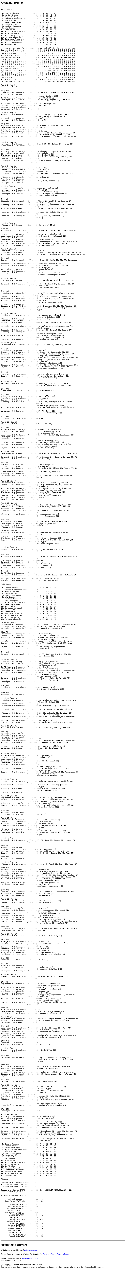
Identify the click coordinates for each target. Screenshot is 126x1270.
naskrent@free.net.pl (30, 1258)
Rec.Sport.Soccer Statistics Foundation (58, 1254)
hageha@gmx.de (30, 1250)
